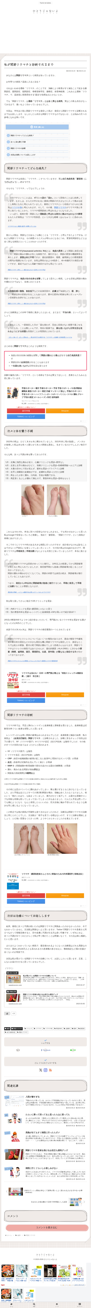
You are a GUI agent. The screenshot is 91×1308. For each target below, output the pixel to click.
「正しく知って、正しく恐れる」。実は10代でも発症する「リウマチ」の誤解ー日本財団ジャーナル (40, 337)
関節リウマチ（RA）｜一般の (17, 270)
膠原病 (82, 1028)
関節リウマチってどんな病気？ (22, 135)
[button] (83, 701)
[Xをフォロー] (41, 1070)
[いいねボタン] (7, 1013)
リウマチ (38, 1028)
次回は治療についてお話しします (23, 155)
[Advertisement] (45, 35)
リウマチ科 (48, 1028)
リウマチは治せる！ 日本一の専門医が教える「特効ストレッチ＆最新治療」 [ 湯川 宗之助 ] (52, 674)
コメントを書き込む (46, 1227)
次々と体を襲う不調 (18, 142)
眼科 (75, 1028)
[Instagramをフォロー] (45, 1070)
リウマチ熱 (17, 207)
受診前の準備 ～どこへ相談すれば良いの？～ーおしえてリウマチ (29, 592)
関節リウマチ (60, 207)
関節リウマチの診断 (18, 148)
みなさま (30, 270)
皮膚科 (68, 1028)
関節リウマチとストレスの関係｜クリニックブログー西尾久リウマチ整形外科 (33, 661)
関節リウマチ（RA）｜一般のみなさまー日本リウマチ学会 (26, 303)
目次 (36, 127)
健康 (8, 1028)
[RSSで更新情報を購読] (50, 1070)
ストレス (29, 1028)
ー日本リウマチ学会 (39, 270)
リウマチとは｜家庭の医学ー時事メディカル (22, 226)
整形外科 (59, 1028)
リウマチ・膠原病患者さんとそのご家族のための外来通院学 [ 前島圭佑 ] (52, 874)
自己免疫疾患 (11, 1032)
